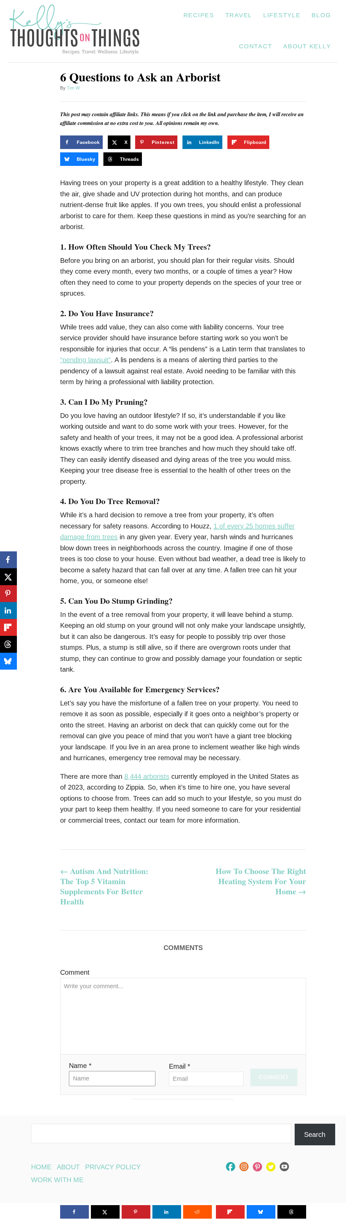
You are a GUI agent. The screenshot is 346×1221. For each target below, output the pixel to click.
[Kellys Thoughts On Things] (74, 31)
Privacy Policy (113, 1167)
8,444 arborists (146, 776)
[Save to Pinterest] (8, 593)
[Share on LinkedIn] (8, 610)
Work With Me (57, 1179)
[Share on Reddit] (197, 1212)
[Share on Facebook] (8, 559)
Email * (179, 1066)
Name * (80, 1065)
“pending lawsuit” (85, 360)
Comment (75, 972)
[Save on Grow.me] (281, 142)
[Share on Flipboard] (8, 627)
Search (314, 1134)
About (68, 1167)
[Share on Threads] (8, 644)
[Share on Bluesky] (8, 661)
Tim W (73, 88)
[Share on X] (8, 576)
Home (41, 1167)
